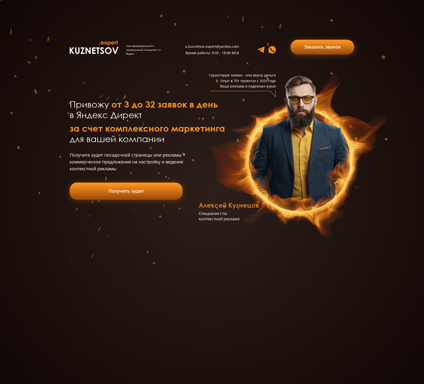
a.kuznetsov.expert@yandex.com (212, 46)
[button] (322, 47)
